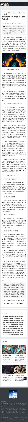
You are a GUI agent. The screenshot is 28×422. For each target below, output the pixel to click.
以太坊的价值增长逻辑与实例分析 (15, 303)
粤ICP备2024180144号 (21, 419)
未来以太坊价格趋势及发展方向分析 (15, 300)
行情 (24, 13)
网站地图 (13, 419)
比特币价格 (19, 13)
